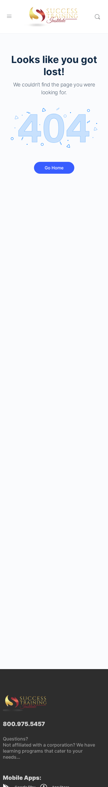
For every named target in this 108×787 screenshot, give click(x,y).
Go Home (54, 168)
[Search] (97, 16)
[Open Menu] (9, 16)
